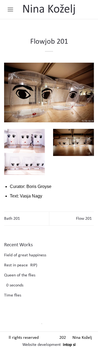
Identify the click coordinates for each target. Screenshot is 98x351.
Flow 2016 (85, 218)
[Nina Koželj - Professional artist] (49, 9)
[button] (10, 9)
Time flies (12, 295)
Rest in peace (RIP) (20, 265)
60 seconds (13, 285)
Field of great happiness (25, 255)
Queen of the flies (19, 275)
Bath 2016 (13, 218)
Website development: (42, 345)
